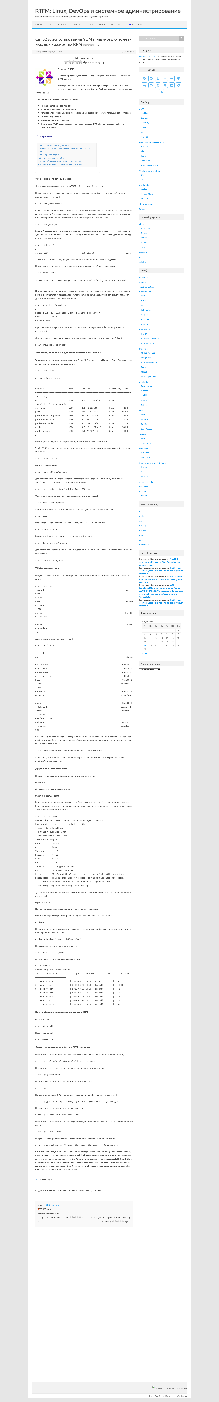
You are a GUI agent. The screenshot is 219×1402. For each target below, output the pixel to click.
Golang (142, 525)
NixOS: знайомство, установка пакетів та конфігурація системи (161, 570)
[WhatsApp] (158, 78)
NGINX (144, 333)
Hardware (143, 486)
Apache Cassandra (149, 362)
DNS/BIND (145, 452)
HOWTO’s (143, 277)
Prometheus (146, 386)
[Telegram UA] (144, 78)
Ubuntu (144, 242)
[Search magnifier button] (181, 38)
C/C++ (142, 521)
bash (141, 511)
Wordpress (182, 1396)
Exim (143, 414)
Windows (143, 262)
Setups (142, 209)
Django (144, 467)
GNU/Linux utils (49, 1190)
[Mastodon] (178, 78)
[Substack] (144, 85)
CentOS (88, 1190)
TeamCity (145, 122)
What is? (142, 282)
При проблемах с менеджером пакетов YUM (60, 161)
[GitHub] (151, 85)
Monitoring (144, 382)
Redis (143, 367)
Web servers (144, 329)
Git (142, 175)
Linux (141, 224)
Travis (143, 127)
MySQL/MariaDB (148, 352)
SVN (143, 179)
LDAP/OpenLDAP (148, 376)
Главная (39, 24)
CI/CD (141, 109)
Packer (144, 189)
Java (141, 540)
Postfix (144, 424)
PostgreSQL (146, 357)
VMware (144, 324)
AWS (143, 295)
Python (142, 516)
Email (141, 410)
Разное (142, 491)
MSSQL (144, 372)
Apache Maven (147, 194)
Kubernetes (146, 310)
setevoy (46, 51)
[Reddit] (178, 85)
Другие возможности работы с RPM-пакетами (61, 164)
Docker (144, 305)
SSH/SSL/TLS (146, 443)
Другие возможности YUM (52, 158)
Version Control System (149, 171)
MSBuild (144, 198)
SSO (143, 438)
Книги (77, 24)
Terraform (145, 160)
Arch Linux (145, 228)
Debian (144, 233)
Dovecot (145, 419)
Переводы (63, 24)
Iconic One (153, 1396)
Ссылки (89, 24)
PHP (141, 535)
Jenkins (144, 113)
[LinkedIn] (172, 85)
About (102, 24)
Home (142, 56)
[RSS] (161, 92)
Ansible (144, 146)
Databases (144, 348)
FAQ (50, 24)
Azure (143, 300)
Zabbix (144, 405)
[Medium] (172, 78)
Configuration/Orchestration (151, 142)
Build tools (144, 185)
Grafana (144, 390)
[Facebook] (158, 85)
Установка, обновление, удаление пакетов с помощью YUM (65, 150)
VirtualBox (145, 319)
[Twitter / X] (165, 85)
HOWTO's (62, 1190)
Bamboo (145, 118)
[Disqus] (84, 1268)
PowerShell (144, 544)
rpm (94, 1190)
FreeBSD (143, 252)
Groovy (142, 530)
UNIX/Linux (72, 1190)
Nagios (144, 400)
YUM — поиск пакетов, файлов (54, 145)
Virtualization (145, 291)
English (144, 495)
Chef (143, 151)
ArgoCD (144, 137)
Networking (144, 448)
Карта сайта (117, 24)
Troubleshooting (146, 287)
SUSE (143, 247)
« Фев (144, 653)
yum (99, 1190)
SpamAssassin (147, 429)
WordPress (146, 476)
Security (142, 434)
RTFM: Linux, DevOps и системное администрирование (108, 10)
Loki (145, 394)
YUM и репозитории (49, 154)
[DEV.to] (165, 78)
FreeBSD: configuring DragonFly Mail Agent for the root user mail (159, 562)
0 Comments (128, 51)
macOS (142, 257)
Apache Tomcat (147, 343)
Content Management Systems (152, 463)
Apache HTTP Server (150, 338)
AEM (143, 471)
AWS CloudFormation (150, 165)
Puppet (144, 156)
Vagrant (144, 314)
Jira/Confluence (146, 204)
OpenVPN (145, 457)
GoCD (143, 132)
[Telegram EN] (151, 78)
